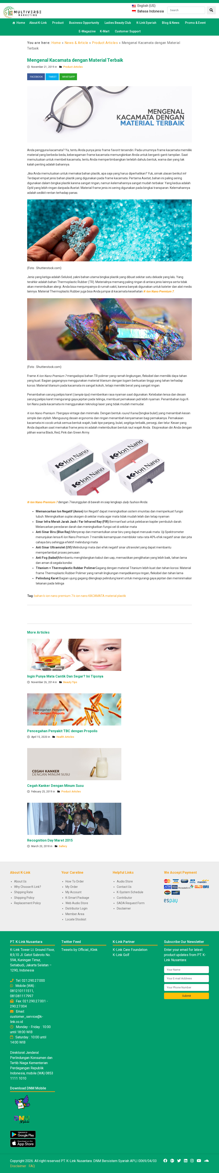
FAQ (32, 1166)
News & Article (76, 43)
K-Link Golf (121, 955)
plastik (121, 596)
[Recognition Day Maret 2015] (74, 818)
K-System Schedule (130, 892)
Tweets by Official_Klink (79, 950)
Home (20, 22)
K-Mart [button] (104, 31)
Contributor (124, 897)
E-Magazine (87, 31)
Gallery (63, 846)
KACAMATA (96, 596)
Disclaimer (124, 908)
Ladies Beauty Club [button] (118, 22)
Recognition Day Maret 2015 (50, 840)
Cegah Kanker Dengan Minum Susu (55, 786)
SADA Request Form (131, 903)
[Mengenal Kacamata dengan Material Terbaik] (109, 114)
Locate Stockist (75, 919)
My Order (71, 886)
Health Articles (65, 736)
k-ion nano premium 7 (58, 596)
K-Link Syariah (146, 22)
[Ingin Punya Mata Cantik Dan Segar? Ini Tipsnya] (74, 654)
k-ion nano (81, 596)
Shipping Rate (23, 892)
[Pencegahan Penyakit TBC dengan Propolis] (74, 709)
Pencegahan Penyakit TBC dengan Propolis (62, 731)
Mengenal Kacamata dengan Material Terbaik (75, 60)
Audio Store (125, 881)
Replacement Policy (27, 903)
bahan (38, 596)
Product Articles (105, 43)
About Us (20, 881)
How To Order (74, 881)
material (111, 596)
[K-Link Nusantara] (22, 12)
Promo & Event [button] (195, 22)
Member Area (74, 914)
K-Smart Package (77, 897)
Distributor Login (76, 908)
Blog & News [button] (170, 22)
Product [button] (58, 22)
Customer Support (128, 31)
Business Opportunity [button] (84, 22)
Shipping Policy (24, 897)
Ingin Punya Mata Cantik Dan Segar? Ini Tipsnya (65, 676)
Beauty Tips (70, 682)
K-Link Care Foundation (130, 950)
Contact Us (124, 886)
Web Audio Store (76, 903)
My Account (73, 892)
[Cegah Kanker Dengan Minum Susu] (74, 764)
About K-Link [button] (38, 22)
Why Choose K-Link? (27, 886)
